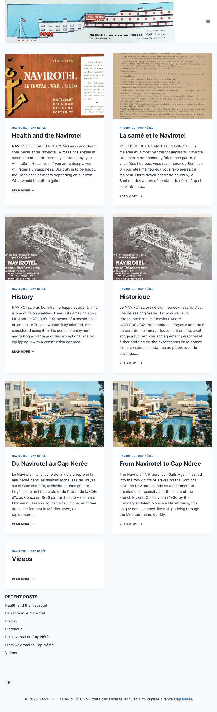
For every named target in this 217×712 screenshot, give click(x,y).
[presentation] (54, 86)
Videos (22, 558)
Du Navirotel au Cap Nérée (50, 463)
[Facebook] (8, 682)
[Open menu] (208, 21)
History (22, 296)
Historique (135, 296)
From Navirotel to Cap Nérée (160, 463)
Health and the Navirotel (47, 135)
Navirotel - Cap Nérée (29, 127)
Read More (23, 190)
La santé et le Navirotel (153, 135)
